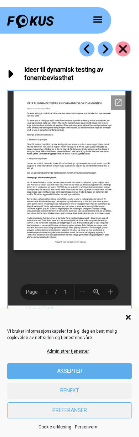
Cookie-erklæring (54, 426)
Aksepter (69, 371)
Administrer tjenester (68, 351)
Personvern (86, 426)
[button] (128, 317)
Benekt (69, 390)
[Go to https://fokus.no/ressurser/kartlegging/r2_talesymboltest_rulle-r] (105, 49)
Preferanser (69, 410)
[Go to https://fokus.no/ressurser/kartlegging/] (123, 49)
